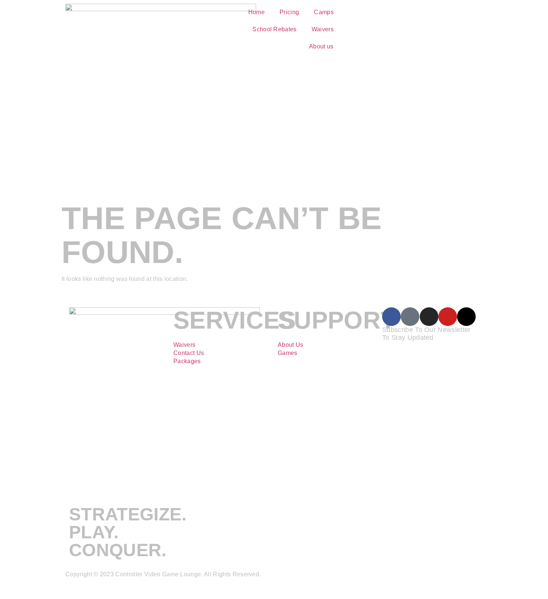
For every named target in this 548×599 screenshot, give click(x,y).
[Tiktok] (410, 316)
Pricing (289, 12)
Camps (324, 12)
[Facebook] (391, 316)
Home (256, 12)
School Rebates (274, 29)
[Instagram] (429, 316)
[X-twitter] (466, 316)
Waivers (323, 29)
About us (321, 46)
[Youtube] (447, 316)
